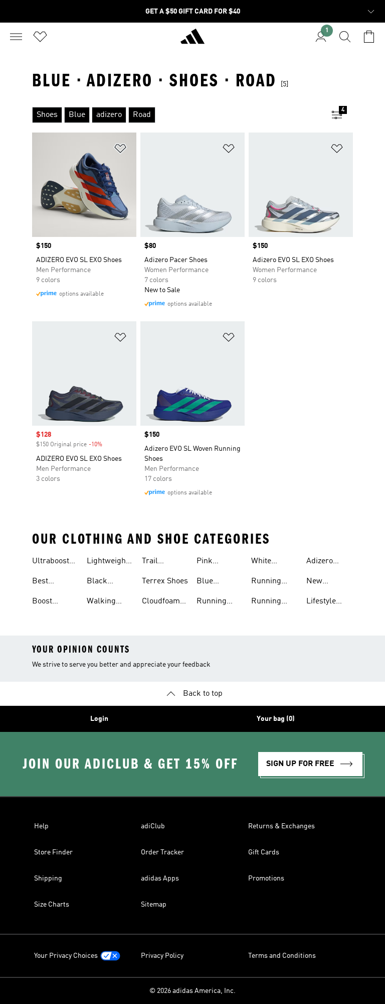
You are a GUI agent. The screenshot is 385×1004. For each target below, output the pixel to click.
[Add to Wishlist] (120, 150)
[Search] (345, 37)
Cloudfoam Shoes (161, 602)
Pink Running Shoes (212, 562)
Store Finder (53, 852)
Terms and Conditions (282, 955)
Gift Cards (263, 852)
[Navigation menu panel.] (16, 37)
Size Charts (51, 904)
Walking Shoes (101, 602)
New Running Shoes (321, 582)
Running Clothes (266, 602)
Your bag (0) (276, 718)
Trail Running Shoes (157, 562)
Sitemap (153, 904)
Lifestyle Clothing (321, 602)
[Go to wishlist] (40, 37)
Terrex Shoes (165, 581)
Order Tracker (162, 852)
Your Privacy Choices (66, 955)
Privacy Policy (162, 955)
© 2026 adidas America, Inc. (192, 990)
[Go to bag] (369, 37)
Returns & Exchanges (281, 826)
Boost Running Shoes (47, 602)
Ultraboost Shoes (50, 562)
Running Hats (266, 582)
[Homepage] (192, 41)
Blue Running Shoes (212, 582)
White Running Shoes (266, 562)
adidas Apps (160, 878)
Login (99, 718)
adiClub (153, 826)
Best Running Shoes (47, 582)
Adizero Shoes (319, 562)
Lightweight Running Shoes (107, 562)
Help (41, 826)
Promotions (266, 878)
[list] (176, 115)
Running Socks (212, 602)
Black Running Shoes (102, 582)
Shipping (48, 878)
